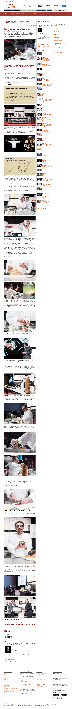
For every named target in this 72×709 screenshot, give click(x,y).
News (5, 680)
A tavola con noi (39, 686)
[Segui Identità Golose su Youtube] (12, 1)
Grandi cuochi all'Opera (40, 678)
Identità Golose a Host (40, 679)
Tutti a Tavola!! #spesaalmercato (42, 680)
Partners (5, 679)
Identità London (39, 675)
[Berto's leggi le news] (48, 5)
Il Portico (30, 183)
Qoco (37, 683)
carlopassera (13, 659)
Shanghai (38, 685)
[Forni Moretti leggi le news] (40, 5)
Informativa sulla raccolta (36, 708)
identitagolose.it (11, 658)
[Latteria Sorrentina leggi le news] (64, 5)
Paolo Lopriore (7, 127)
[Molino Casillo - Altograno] (32, 6)
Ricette (12, 13)
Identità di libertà (39, 681)
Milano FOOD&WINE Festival (41, 673)
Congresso (12, 10)
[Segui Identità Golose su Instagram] (8, 1)
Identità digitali (44, 10)
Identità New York (39, 677)
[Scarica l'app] (56, 695)
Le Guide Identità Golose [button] (59, 10)
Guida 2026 (55, 674)
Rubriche (18, 13)
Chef (8, 13)
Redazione (6, 678)
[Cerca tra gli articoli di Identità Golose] (64, 1)
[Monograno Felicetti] (56, 5)
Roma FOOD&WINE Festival (41, 674)
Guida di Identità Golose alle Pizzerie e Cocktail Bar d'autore (44, 43)
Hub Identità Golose (28, 10)
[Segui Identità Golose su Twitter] (10, 1)
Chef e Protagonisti (7, 674)
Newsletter (33, 13)
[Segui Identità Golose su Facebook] (6, 1)
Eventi (28, 13)
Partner (23, 13)
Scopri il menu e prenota (24, 693)
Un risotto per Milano (40, 684)
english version (33, 25)
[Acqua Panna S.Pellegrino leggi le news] (24, 5)
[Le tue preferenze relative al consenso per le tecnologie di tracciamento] (1, 532)
